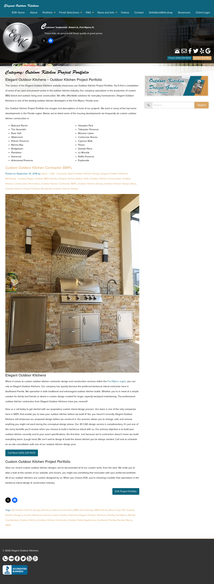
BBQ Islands (101, 510)
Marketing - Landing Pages (19, 178)
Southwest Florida (106, 520)
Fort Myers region (116, 381)
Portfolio (47, 12)
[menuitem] (21, 5)
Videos (125, 12)
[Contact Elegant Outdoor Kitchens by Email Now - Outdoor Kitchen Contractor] (184, 52)
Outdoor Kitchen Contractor (52, 520)
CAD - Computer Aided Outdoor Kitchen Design (75, 173)
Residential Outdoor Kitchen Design (59, 188)
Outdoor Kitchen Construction (105, 178)
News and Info (105, 12)
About (33, 12)
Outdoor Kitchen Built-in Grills (73, 178)
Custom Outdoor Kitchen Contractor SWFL (38, 167)
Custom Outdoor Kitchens (64, 515)
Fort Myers (121, 515)
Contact (139, 12)
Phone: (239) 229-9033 (180, 58)
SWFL (8, 525)
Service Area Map (202, 58)
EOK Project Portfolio (126, 491)
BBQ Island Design (84, 510)
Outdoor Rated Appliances (82, 520)
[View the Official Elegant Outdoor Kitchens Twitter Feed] (195, 52)
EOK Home (18, 12)
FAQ (88, 12)
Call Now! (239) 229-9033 (21, 452)
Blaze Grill (114, 510)
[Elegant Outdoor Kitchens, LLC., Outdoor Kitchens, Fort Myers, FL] (15, 570)
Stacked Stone (124, 520)
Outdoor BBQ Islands (46, 178)
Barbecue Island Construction (57, 510)
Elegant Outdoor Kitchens (21, 6)
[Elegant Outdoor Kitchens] (18, 37)
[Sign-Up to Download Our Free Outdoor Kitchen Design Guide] (176, 87)
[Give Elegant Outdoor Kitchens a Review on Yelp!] (202, 52)
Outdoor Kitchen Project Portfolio (22, 188)
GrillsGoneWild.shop (161, 12)
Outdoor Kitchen (28, 520)
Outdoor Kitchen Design (90, 183)
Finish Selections (69, 12)
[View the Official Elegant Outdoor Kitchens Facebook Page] (190, 52)
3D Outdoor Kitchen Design (26, 510)
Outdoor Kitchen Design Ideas (120, 183)
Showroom (184, 12)
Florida (110, 515)
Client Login (203, 12)
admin (44, 173)
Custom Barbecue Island (36, 515)
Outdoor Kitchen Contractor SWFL (59, 183)
